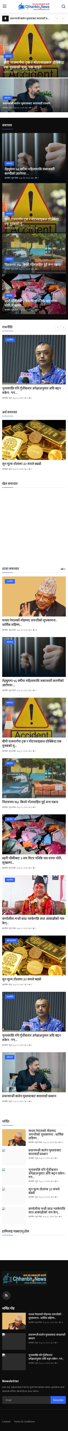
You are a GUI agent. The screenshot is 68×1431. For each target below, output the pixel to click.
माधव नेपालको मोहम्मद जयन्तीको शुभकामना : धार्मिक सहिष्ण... (29, 622)
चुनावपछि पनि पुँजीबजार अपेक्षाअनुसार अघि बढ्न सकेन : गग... (31, 390)
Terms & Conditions (24, 1421)
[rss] (6, 1295)
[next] (63, 18)
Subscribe (58, 1400)
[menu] (4, 6)
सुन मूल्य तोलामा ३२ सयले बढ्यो (21, 464)
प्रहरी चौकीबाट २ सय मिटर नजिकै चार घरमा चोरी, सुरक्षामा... (31, 303)
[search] (63, 6)
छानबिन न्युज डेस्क (10, 72)
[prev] (57, 18)
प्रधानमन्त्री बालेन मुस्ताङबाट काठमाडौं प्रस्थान (31, 18)
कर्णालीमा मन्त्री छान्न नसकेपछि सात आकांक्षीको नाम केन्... (33, 921)
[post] (34, 51)
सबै (62, 569)
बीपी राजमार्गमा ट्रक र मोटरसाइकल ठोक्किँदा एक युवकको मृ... (32, 222)
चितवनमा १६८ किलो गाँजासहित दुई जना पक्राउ (33, 265)
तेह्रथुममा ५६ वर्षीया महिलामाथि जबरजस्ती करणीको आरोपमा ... (30, 172)
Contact (6, 1421)
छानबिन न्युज (7, 107)
